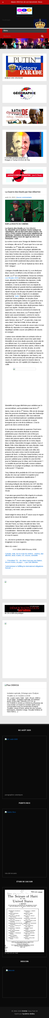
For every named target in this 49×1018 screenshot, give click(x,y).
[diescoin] (24, 982)
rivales (18, 555)
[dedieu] (24, 608)
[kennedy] (24, 66)
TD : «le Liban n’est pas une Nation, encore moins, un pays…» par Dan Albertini (23, 561)
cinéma (37, 554)
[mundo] (24, 116)
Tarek (17, 296)
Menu (5, 31)
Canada (8, 554)
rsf (23, 555)
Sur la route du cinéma (24, 554)
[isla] (24, 841)
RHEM (24, 1011)
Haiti (13, 554)
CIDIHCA (15, 685)
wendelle (34, 555)
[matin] (24, 589)
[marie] (24, 921)
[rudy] (24, 144)
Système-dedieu (28, 1014)
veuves (27, 555)
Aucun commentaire (24, 197)
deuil (13, 555)
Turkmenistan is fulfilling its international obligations (24, 567)
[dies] (24, 175)
